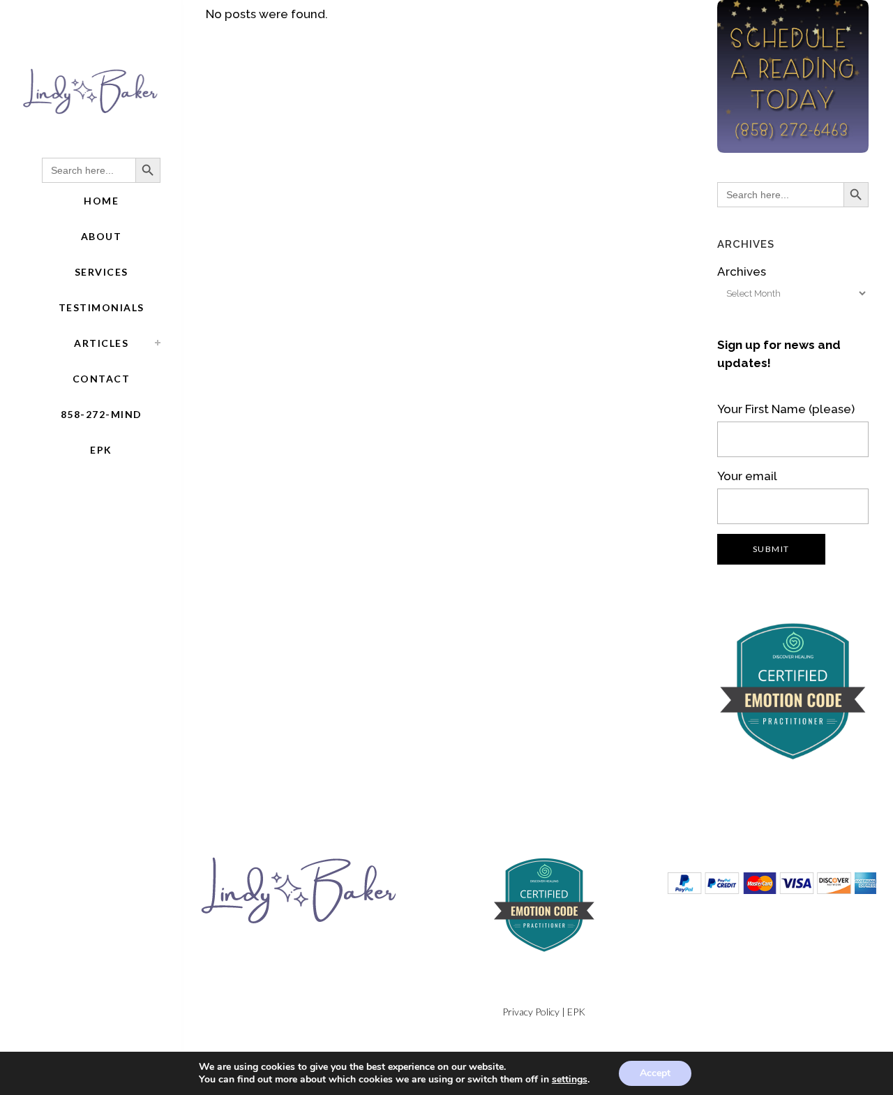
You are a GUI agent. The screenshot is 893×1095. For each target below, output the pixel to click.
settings (569, 1079)
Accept (655, 1073)
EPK (576, 1012)
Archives (741, 271)
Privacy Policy (531, 1012)
